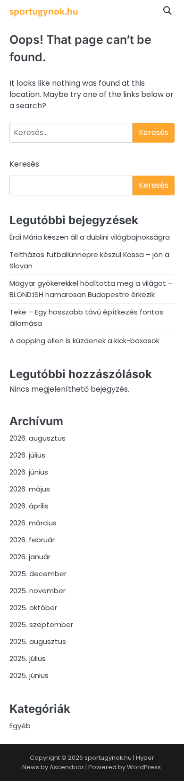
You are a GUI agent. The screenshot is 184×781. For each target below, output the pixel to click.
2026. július (27, 455)
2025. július (27, 658)
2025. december (38, 574)
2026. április (29, 506)
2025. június (29, 675)
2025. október (33, 607)
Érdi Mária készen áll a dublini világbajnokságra (89, 237)
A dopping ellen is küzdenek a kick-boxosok (84, 341)
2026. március (33, 523)
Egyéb (20, 726)
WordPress (144, 767)
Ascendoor (67, 767)
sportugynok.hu (43, 10)
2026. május (29, 489)
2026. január (29, 557)
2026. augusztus (37, 438)
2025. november (37, 591)
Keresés (24, 164)
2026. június (28, 472)
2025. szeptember (41, 624)
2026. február (32, 540)
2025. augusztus (37, 641)
